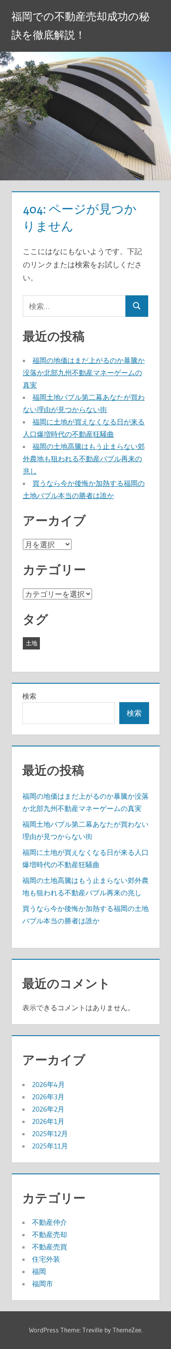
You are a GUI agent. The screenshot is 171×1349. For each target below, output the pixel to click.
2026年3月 (48, 1096)
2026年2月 (48, 1109)
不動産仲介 (49, 1222)
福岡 (39, 1271)
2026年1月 (48, 1121)
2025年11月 (50, 1145)
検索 (29, 696)
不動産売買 (49, 1246)
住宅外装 (46, 1259)
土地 (31, 642)
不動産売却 (49, 1234)
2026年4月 (48, 1084)
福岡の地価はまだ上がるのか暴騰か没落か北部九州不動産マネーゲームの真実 (84, 372)
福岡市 (42, 1283)
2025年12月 (50, 1133)
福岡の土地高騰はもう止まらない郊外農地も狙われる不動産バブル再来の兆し (84, 458)
